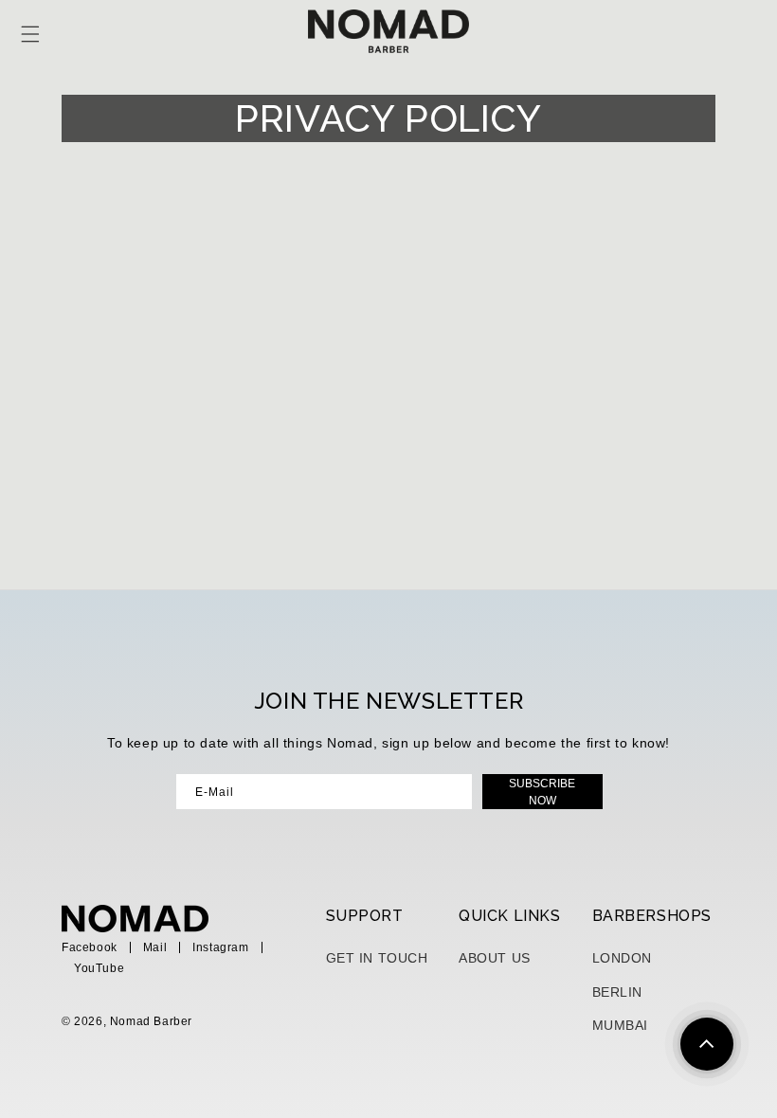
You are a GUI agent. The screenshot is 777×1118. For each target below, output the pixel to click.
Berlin (617, 992)
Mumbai (620, 1025)
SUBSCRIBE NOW (542, 792)
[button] (35, 34)
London (622, 957)
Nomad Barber (151, 1021)
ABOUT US (495, 957)
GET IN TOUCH (377, 957)
